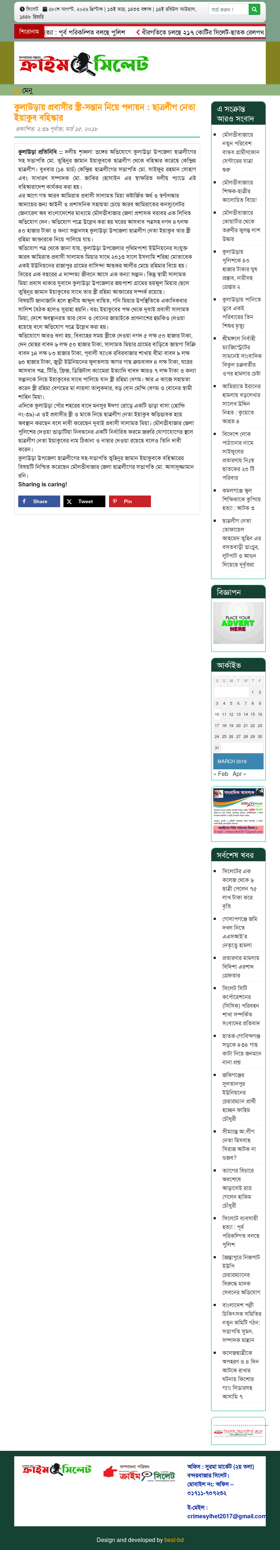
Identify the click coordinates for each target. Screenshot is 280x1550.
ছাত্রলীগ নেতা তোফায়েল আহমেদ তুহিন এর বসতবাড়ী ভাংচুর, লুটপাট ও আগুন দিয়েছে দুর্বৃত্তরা (241, 542)
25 (224, 736)
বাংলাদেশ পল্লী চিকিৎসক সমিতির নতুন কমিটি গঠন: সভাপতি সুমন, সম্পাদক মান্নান (241, 1322)
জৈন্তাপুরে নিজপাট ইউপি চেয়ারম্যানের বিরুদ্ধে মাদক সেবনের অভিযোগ (241, 1274)
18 (224, 725)
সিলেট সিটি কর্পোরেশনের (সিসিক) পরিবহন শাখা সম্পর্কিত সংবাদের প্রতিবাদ (241, 1005)
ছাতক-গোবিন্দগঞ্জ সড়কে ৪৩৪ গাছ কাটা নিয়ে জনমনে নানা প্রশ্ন (241, 1049)
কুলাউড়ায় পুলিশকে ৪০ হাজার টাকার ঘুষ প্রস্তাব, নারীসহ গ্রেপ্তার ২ (239, 269)
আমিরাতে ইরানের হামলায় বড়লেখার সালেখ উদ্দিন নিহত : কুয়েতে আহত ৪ (241, 403)
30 (260, 736)
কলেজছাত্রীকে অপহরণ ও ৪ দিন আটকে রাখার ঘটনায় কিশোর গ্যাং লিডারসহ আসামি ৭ (240, 1374)
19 (231, 725)
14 (246, 714)
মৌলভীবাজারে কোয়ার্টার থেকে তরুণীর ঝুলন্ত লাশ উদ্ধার (241, 225)
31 (217, 747)
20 (238, 725)
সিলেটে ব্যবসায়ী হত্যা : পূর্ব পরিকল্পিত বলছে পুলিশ (241, 1231)
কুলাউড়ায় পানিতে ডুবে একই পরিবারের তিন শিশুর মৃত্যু (241, 312)
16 (260, 714)
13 (238, 714)
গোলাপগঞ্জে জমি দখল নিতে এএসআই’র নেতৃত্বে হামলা (239, 931)
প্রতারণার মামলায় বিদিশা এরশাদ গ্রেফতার (241, 966)
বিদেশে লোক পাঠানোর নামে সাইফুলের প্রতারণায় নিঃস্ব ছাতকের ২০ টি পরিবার (238, 456)
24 (217, 736)
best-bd (174, 1539)
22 (252, 725)
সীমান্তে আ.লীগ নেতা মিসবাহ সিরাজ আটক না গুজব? (239, 1144)
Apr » (239, 773)
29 (252, 736)
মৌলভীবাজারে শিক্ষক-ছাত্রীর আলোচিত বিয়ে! (239, 191)
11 (224, 714)
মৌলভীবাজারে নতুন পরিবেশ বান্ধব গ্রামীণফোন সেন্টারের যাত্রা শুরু (241, 152)
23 (260, 725)
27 (238, 736)
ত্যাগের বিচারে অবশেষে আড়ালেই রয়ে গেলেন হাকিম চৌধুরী (238, 1187)
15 (252, 714)
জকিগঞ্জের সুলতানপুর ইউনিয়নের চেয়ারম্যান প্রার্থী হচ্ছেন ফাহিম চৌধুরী (239, 1097)
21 (246, 725)
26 (231, 736)
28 (246, 736)
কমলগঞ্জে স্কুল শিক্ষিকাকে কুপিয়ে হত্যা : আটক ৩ (241, 499)
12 (231, 714)
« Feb (220, 773)
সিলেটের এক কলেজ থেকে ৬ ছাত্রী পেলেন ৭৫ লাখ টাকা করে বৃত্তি (239, 888)
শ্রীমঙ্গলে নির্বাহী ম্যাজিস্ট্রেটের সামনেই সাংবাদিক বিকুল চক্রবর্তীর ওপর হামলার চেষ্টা (242, 355)
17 (217, 725)
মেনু (26, 89)
